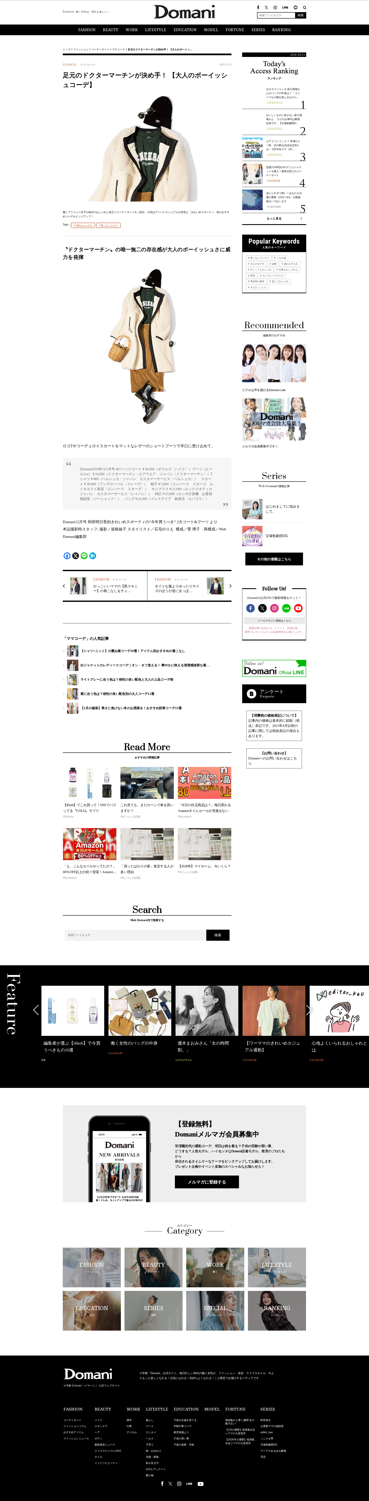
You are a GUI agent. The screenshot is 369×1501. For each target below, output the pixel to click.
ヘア (97, 1432)
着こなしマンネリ (109, 225)
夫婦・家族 (152, 1456)
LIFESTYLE (155, 30)
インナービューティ (106, 1463)
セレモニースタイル (273, 275)
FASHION (87, 30)
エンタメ (151, 1432)
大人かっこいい (258, 287)
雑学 (129, 1420)
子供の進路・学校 (184, 1444)
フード (150, 1426)
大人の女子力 (257, 264)
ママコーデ (118, 49)
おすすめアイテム (73, 1432)
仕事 (129, 1426)
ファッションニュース (76, 1438)
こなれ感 (281, 258)
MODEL (211, 30)
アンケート (272, 691)
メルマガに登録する (207, 1182)
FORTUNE (235, 30)
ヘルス (150, 1438)
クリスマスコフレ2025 (108, 1450)
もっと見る (274, 218)
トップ (66, 49)
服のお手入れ (290, 264)
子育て (150, 1444)
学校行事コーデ (183, 1426)
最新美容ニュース (105, 1444)
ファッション (81, 49)
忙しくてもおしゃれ (260, 269)
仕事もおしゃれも (83, 225)
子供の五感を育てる (185, 1420)
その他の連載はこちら (274, 559)
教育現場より (181, 1432)
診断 (274, 264)
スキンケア (101, 1426)
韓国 (252, 275)
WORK (132, 30)
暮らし (150, 1420)
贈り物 (150, 1475)
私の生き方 (152, 1463)
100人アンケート (156, 1469)
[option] (72, 1024)
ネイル (98, 1456)
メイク (98, 1420)
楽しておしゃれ (279, 281)
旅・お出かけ (153, 1450)
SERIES (258, 30)
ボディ (98, 1438)
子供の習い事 (181, 1438)
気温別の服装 (257, 281)
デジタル (132, 1432)
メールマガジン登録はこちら (274, 620)
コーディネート (100, 49)
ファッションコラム (74, 1426)
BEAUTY (110, 30)
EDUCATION (185, 30)
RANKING (281, 30)
